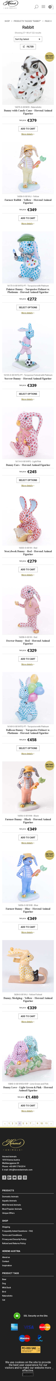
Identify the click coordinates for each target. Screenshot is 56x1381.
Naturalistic (7, 1296)
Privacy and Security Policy (14, 1239)
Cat (3, 1300)
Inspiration (7, 1266)
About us (6, 1257)
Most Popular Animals (12, 1209)
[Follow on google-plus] (9, 1178)
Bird (4, 1292)
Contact (5, 1261)
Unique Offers (8, 1213)
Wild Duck (6, 1288)
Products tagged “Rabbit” (27, 21)
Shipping (6, 1227)
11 (46, 1123)
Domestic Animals (10, 1197)
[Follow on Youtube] (15, 1178)
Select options (28, 307)
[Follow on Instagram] (25, 1178)
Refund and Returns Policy (14, 1243)
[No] (52, 1369)
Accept (28, 1374)
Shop (7, 21)
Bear (4, 1279)
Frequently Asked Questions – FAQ (17, 1231)
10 (41, 1123)
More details (27, 134)
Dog (4, 1284)
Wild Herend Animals (11, 1205)
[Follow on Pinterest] (20, 1178)
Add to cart (28, 128)
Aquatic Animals (9, 1201)
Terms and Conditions (12, 1235)
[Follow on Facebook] (4, 1178)
